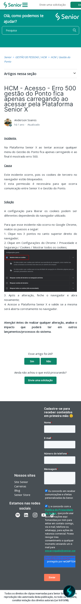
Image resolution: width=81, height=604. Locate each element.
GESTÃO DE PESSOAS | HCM (31, 57)
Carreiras (20, 486)
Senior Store (22, 495)
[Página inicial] (13, 5)
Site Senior (21, 482)
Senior (7, 57)
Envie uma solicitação (52, 4)
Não (48, 361)
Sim (32, 361)
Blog (17, 490)
